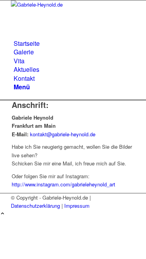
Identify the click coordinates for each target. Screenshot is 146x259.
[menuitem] (74, 43)
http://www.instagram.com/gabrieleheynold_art (63, 184)
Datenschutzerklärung (35, 205)
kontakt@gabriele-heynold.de (62, 134)
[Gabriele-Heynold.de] (69, 4)
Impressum (77, 205)
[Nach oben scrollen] (2, 213)
